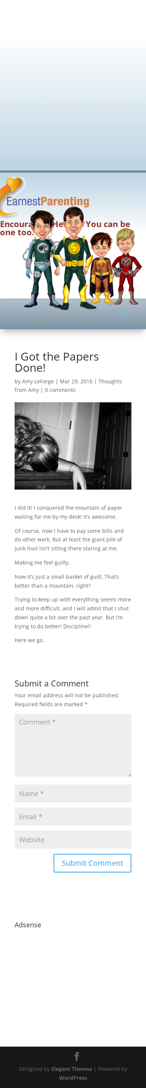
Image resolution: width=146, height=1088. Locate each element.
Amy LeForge (38, 381)
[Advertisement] (73, 80)
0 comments (60, 389)
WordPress (73, 1077)
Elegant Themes (71, 1068)
